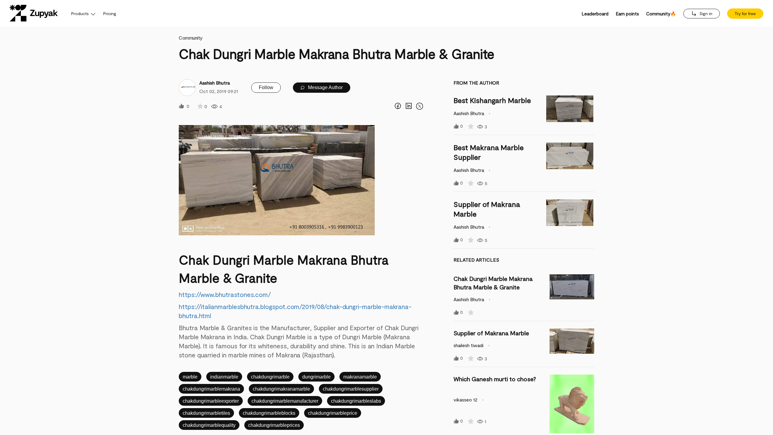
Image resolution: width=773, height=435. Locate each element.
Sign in (705, 13)
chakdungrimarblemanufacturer (285, 401)
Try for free (745, 13)
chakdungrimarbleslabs (356, 401)
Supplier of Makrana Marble (491, 333)
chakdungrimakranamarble (281, 389)
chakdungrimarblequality (209, 425)
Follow (266, 87)
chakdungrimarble (270, 376)
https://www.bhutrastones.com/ (225, 294)
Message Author (325, 87)
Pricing (109, 13)
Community (191, 37)
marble (190, 376)
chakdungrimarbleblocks (269, 413)
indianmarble (224, 376)
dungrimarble (316, 376)
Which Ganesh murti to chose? (495, 378)
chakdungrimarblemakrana (211, 389)
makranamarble (360, 376)
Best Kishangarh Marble (492, 100)
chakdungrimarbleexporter (211, 401)
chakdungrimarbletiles (206, 413)
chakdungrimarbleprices (274, 425)
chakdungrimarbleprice (332, 413)
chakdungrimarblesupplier (351, 389)
